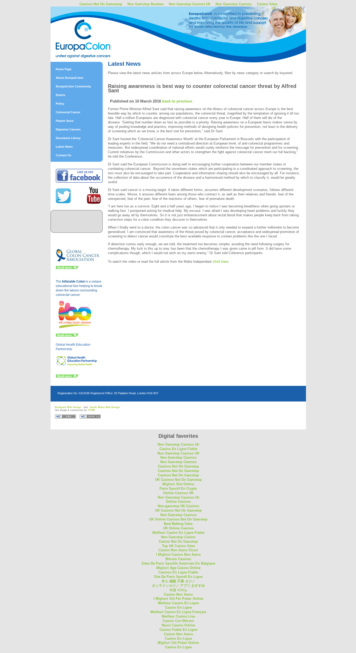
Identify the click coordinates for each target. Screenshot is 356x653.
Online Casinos (178, 502)
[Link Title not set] (67, 377)
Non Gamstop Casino (178, 537)
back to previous (177, 101)
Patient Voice (64, 120)
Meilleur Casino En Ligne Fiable (178, 533)
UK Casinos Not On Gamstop (178, 480)
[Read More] (67, 268)
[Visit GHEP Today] (76, 365)
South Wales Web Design (105, 407)
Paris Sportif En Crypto (178, 488)
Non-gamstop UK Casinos (178, 506)
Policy (60, 103)
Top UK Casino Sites (178, 546)
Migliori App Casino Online (178, 568)
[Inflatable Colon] (75, 328)
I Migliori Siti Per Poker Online (178, 599)
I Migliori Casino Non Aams (178, 554)
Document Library (68, 138)
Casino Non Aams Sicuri (178, 550)
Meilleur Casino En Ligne (178, 603)
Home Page (63, 69)
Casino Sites (267, 4)
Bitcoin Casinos (178, 559)
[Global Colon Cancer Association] (78, 261)
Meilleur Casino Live (178, 616)
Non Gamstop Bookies (145, 4)
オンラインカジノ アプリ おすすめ (178, 586)
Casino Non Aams (178, 594)
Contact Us (63, 155)
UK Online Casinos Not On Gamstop (178, 519)
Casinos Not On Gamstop (178, 466)
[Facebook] (79, 181)
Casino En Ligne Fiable (178, 449)
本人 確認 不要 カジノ (178, 581)
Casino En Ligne (178, 607)
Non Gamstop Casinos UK (178, 453)
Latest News (64, 146)
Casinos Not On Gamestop (100, 4)
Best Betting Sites (178, 524)
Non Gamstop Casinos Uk (189, 4)
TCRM (91, 410)
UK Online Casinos (178, 528)
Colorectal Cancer (68, 112)
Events (60, 95)
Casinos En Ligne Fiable (178, 572)
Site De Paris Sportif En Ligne (178, 577)
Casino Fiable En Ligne (178, 630)
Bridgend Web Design (68, 407)
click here (220, 261)
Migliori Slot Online (178, 484)
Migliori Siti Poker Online (178, 643)
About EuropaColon (69, 77)
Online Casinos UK (178, 493)
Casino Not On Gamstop (178, 541)
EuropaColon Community (73, 86)
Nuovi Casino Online (178, 625)
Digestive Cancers (68, 129)
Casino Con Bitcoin (178, 621)
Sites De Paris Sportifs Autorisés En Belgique (178, 563)
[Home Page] (96, 26)
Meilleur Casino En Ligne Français (178, 612)
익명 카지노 (178, 590)
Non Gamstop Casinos (234, 4)
